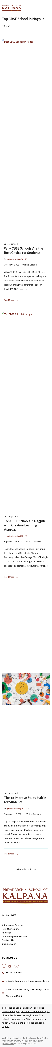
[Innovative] (26, 689)
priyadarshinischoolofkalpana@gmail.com (27, 981)
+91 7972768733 (14, 973)
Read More (9, 300)
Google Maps (9, 944)
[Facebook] (4, 966)
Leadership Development (15, 936)
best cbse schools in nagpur (17, 1007)
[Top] (26, 412)
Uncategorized (11, 244)
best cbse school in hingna (35, 1011)
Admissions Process (12, 925)
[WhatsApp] (17, 966)
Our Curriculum (10, 929)
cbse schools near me (13, 1015)
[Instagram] (10, 966)
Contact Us (8, 940)
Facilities (6, 932)
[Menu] (48, 7)
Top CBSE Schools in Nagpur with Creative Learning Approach (24, 525)
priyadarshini (8, 1043)
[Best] (26, 139)
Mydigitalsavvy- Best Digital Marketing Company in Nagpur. (25, 1039)
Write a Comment (30, 264)
